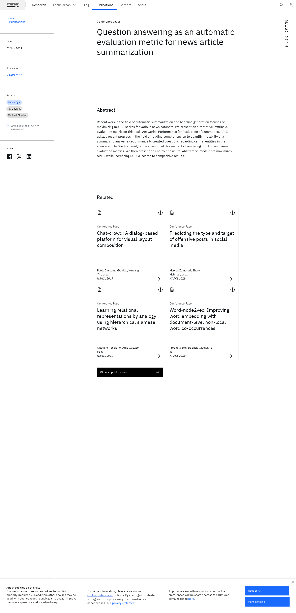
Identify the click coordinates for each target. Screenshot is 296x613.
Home (10, 18)
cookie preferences (100, 595)
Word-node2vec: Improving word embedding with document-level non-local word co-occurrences (199, 319)
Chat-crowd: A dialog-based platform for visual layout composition (127, 239)
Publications (17, 22)
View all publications (113, 372)
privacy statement (124, 603)
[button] (293, 582)
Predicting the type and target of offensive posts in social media (202, 239)
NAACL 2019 (286, 33)
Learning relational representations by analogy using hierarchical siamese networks (126, 319)
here (191, 599)
